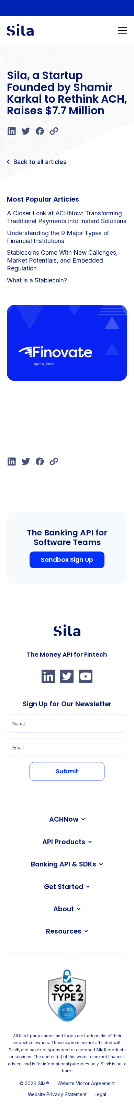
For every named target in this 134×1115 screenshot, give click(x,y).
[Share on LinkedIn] (11, 135)
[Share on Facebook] (40, 135)
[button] (122, 30)
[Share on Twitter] (26, 135)
